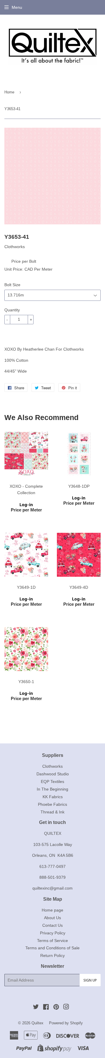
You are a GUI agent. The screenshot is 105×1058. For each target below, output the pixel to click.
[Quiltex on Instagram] (66, 1007)
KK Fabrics (53, 796)
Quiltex (37, 1023)
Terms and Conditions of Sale (52, 948)
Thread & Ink (52, 812)
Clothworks (52, 766)
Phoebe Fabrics (52, 804)
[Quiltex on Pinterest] (56, 1007)
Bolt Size (12, 284)
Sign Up (90, 980)
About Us (52, 917)
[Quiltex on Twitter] (36, 1007)
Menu (17, 7)
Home (9, 92)
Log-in (26, 504)
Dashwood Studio (52, 774)
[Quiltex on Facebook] (46, 1007)
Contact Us (52, 925)
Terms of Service (52, 940)
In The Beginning (52, 789)
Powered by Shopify (66, 1023)
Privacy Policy (52, 933)
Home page (52, 910)
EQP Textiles (52, 781)
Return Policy (52, 955)
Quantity (12, 310)
